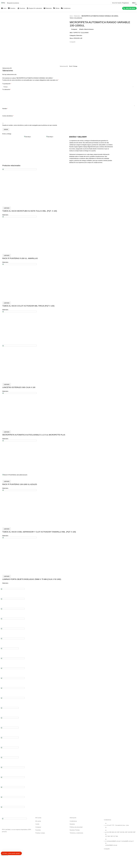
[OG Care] (13, 622)
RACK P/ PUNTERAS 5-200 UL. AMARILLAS (20, 258)
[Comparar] (4, 204)
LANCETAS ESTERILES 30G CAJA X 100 (18, 387)
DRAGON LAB (78, 38)
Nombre (5, 108)
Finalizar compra (40, 833)
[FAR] (10, 731)
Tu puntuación (6, 83)
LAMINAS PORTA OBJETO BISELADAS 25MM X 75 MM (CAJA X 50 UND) (31, 579)
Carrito (37, 824)
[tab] (64, 66)
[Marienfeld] (13, 632)
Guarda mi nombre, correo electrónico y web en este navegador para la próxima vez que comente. (29, 125)
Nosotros (72, 824)
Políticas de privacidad (76, 827)
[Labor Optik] (13, 682)
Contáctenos (73, 821)
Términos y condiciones (76, 833)
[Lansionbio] (13, 672)
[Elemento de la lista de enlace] (120, 834)
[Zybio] (13, 593)
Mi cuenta (38, 821)
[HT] (13, 692)
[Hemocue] (13, 702)
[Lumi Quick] (10, 652)
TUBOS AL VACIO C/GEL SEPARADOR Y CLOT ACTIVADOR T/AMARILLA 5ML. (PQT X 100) (39, 532)
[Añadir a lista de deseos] (13, 204)
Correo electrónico (8, 116)
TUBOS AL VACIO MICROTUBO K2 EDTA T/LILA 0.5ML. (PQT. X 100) (29, 211)
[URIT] (13, 612)
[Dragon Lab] (10, 751)
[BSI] (13, 791)
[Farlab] (10, 721)
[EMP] (10, 741)
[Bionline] (13, 811)
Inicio (71, 16)
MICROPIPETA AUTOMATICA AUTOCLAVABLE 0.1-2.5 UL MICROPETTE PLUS (33, 435)
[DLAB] (10, 761)
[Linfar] (13, 662)
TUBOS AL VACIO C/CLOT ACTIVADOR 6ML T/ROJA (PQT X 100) (28, 306)
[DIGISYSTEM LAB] (13, 771)
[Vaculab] (13, 603)
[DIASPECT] (13, 781)
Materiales (77, 16)
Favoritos (38, 830)
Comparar (38, 827)
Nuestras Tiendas (75, 830)
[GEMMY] (10, 712)
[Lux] (13, 642)
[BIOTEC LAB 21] (13, 801)
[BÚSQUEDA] (23, 3)
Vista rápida (9, 204)
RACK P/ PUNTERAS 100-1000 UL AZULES (19, 484)
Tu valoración (6, 89)
